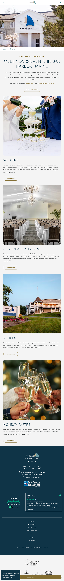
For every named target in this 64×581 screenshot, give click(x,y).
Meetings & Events (8, 49)
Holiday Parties (17, 425)
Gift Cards (32, 540)
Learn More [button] (12, 179)
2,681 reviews (16, 504)
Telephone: (28, 477)
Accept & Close (7, 577)
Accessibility (32, 524)
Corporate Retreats (21, 249)
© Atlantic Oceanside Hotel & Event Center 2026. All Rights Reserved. (32, 547)
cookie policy (13, 575)
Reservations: (28, 474)
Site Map (32, 534)
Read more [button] (30, 509)
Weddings (12, 160)
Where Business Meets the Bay (32, 56)
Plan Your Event (32, 90)
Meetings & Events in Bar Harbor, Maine (32, 64)
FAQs (32, 537)
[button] (32, 577)
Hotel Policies (32, 527)
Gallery (32, 521)
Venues (9, 338)
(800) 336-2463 (37, 474)
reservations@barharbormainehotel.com (33, 472)
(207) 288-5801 (36, 477)
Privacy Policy (32, 531)
